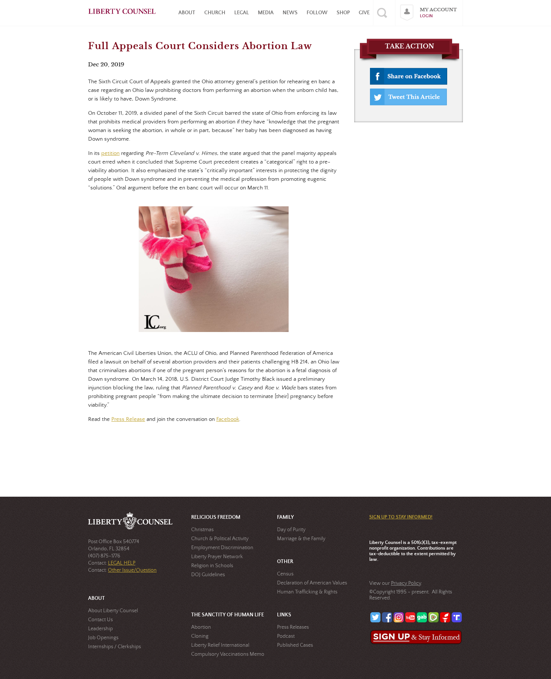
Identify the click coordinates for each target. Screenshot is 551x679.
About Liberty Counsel (113, 611)
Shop (343, 13)
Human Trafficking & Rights (307, 592)
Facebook (227, 419)
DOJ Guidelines (208, 575)
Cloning (199, 636)
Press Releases (293, 627)
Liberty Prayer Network (217, 557)
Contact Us (100, 620)
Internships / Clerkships (114, 647)
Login (426, 16)
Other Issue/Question (132, 570)
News (290, 13)
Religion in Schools (212, 566)
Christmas (202, 530)
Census (285, 574)
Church (214, 13)
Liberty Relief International (220, 645)
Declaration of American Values (312, 583)
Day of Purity (291, 530)
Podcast (286, 636)
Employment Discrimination (222, 548)
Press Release (128, 419)
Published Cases (295, 645)
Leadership (100, 629)
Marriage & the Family (301, 539)
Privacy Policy (406, 583)
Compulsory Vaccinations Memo (227, 654)
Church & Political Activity (220, 539)
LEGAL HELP (121, 563)
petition (110, 153)
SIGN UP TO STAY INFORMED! (401, 517)
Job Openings (103, 638)
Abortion (201, 627)
